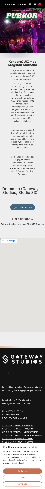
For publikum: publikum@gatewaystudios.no (22, 387)
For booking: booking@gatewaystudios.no (21, 390)
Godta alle (22, 471)
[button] (30, 4)
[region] (22, 466)
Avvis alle (22, 484)
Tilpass (22, 477)
